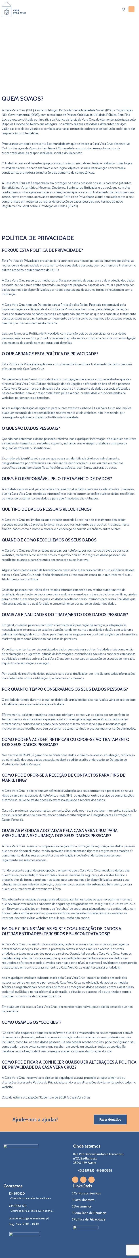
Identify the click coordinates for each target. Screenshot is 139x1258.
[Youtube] (91, 1180)
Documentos (83, 1206)
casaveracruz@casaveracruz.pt (29, 1218)
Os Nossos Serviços (87, 1193)
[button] (110, 1119)
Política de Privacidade (89, 1219)
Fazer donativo (84, 1200)
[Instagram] (83, 1180)
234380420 (17, 1193)
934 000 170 (18, 1206)
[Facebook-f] (75, 1180)
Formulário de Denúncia (90, 1213)
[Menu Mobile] (131, 9)
